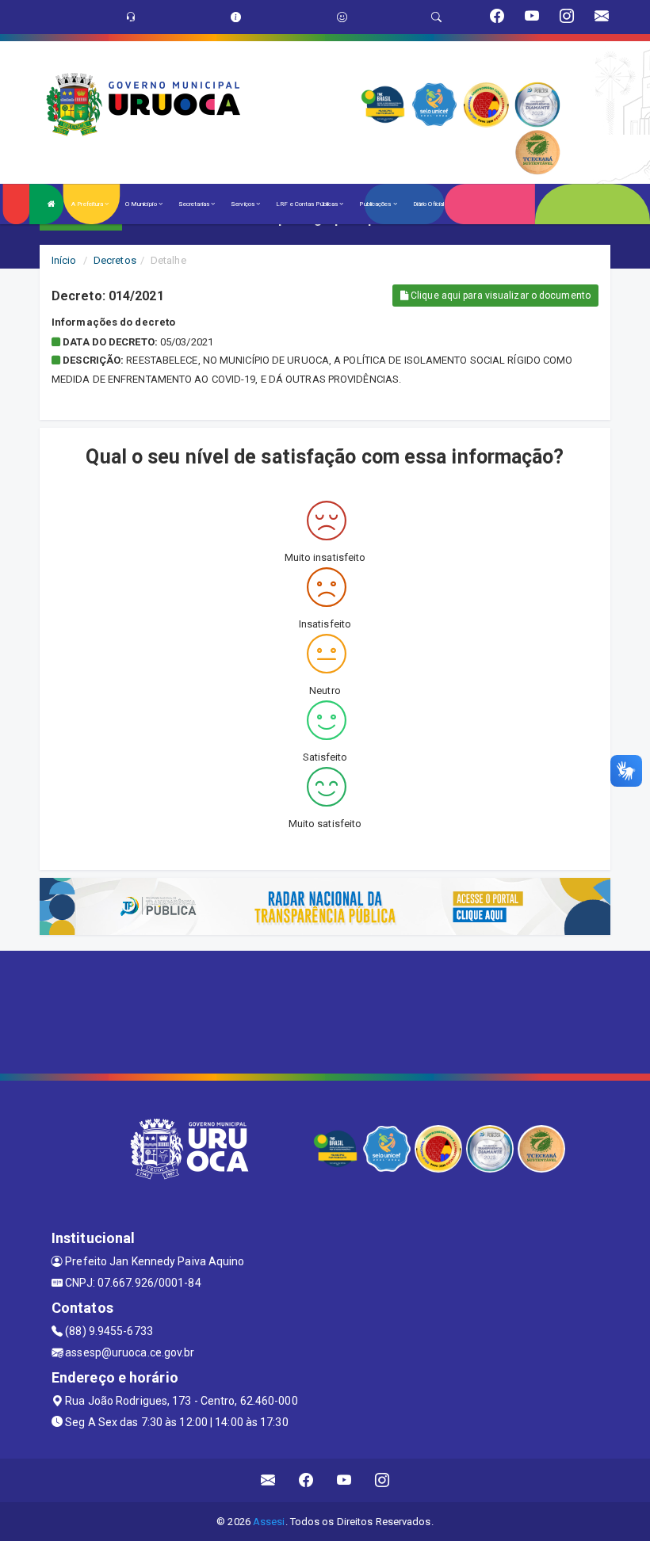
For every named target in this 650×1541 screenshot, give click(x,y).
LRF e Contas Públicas (307, 204)
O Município (142, 204)
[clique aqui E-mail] (268, 1480)
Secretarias (194, 204)
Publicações (375, 204)
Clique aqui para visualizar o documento (499, 295)
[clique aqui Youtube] (344, 1480)
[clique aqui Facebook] (306, 1480)
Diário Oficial (428, 204)
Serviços (243, 204)
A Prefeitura (88, 204)
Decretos (115, 260)
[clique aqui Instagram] (382, 1480)
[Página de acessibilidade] (342, 17)
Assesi (269, 1522)
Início (64, 260)
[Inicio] (51, 204)
